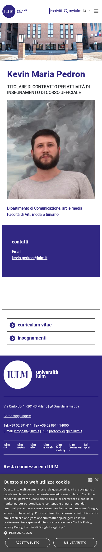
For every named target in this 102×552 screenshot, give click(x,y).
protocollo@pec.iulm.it (65, 431)
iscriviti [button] (56, 11)
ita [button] (85, 10)
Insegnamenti (32, 338)
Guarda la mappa (66, 406)
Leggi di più (57, 527)
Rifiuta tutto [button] (75, 543)
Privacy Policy (13, 527)
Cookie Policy (82, 522)
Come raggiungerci (17, 415)
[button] (51, 533)
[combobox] (90, 480)
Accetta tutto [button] (28, 543)
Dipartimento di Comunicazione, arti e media (44, 208)
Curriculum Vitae (35, 324)
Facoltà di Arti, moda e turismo (33, 214)
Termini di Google (36, 527)
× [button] (96, 480)
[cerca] (66, 11)
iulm (7, 446)
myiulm (75, 11)
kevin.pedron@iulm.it (29, 258)
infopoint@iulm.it (26, 431)
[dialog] (51, 513)
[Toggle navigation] (96, 11)
